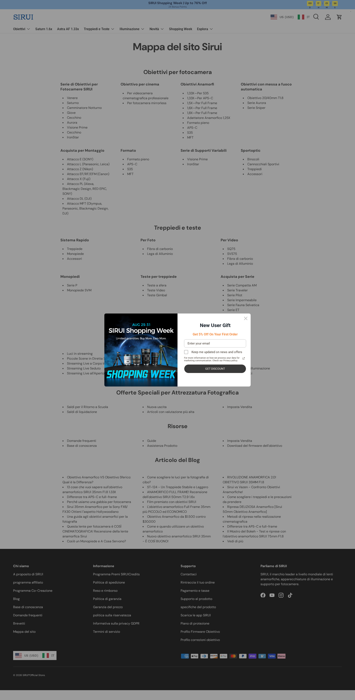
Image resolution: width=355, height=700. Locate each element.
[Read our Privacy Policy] (243, 358)
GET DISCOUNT (215, 368)
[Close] (246, 318)
